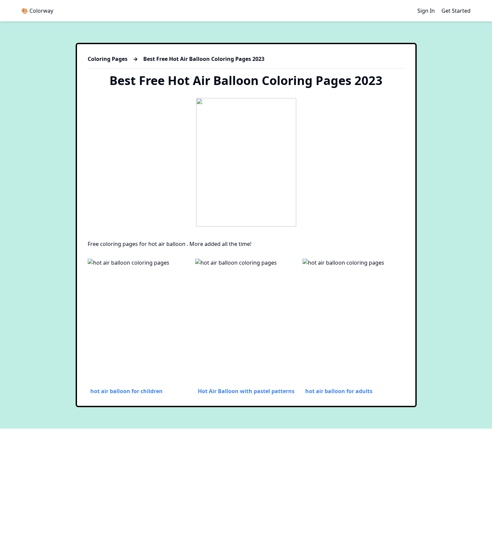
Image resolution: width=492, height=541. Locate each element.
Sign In (426, 10)
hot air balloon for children (126, 391)
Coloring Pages (108, 59)
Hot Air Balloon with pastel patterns (246, 391)
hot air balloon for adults (339, 391)
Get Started (456, 10)
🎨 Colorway (37, 10)
